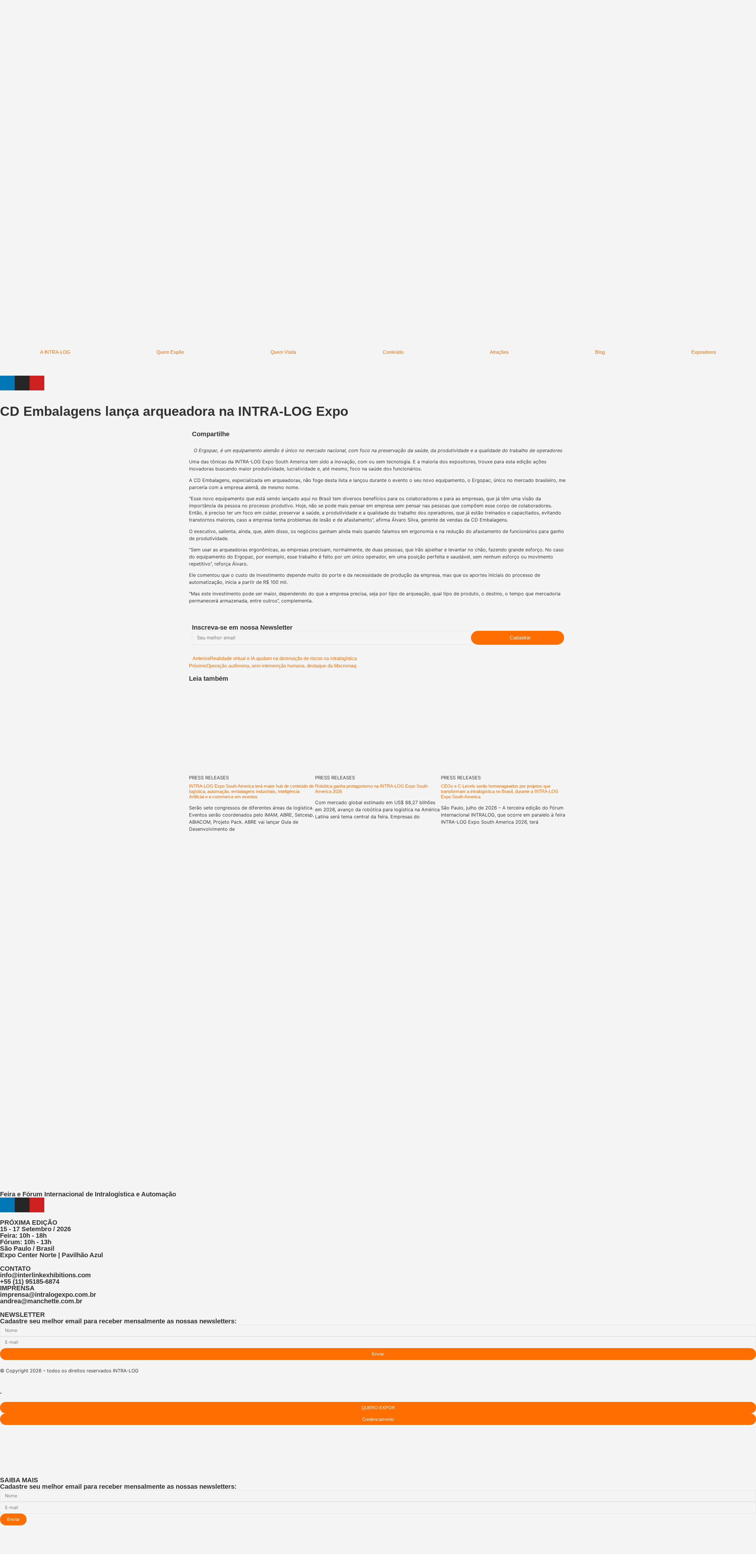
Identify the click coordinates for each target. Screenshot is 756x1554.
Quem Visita (283, 352)
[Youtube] (37, 383)
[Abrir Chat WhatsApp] (2, 1543)
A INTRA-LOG (55, 352)
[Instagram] (22, 383)
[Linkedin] (7, 383)
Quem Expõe (170, 352)
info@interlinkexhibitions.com (45, 1275)
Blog (600, 352)
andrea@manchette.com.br (41, 1301)
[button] (382, 434)
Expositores (703, 352)
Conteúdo (393, 352)
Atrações (499, 352)
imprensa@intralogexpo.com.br (48, 1294)
